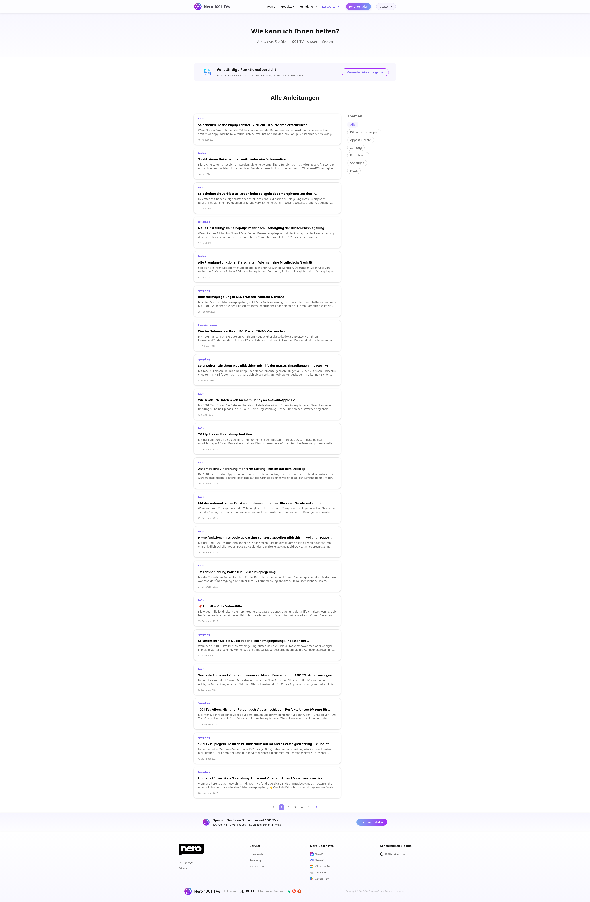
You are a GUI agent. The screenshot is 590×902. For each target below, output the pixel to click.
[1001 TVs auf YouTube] (247, 891)
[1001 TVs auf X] (242, 891)
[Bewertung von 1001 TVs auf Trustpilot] (289, 891)
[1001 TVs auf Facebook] (252, 891)
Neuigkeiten (257, 866)
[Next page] (316, 807)
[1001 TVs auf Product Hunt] (299, 891)
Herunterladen (358, 6)
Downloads (256, 854)
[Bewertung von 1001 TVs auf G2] (294, 891)
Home (271, 6)
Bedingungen (186, 862)
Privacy (183, 868)
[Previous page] (273, 807)
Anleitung (255, 860)
